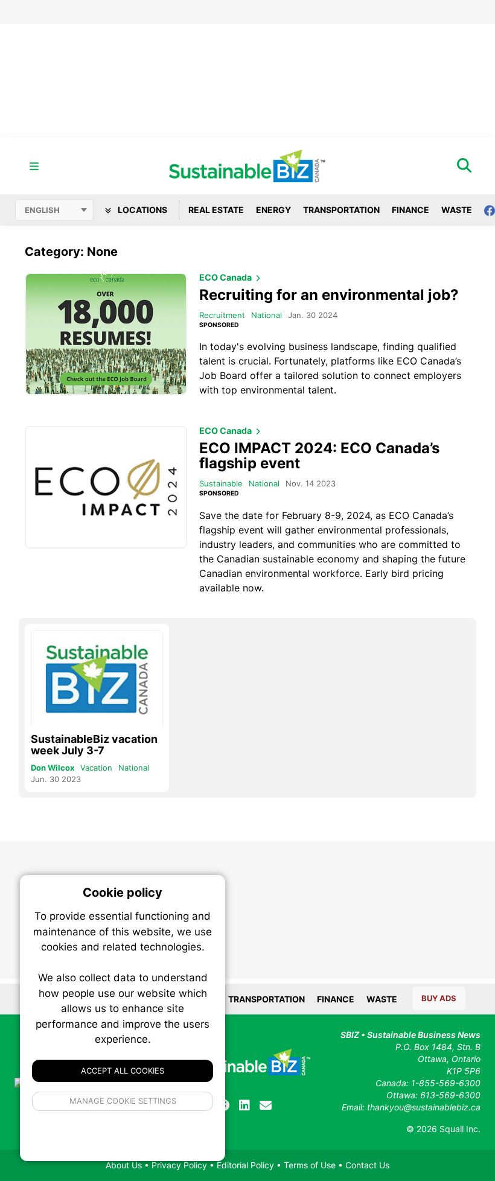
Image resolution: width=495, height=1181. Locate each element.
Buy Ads (438, 998)
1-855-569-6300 (446, 1083)
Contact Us (367, 1165)
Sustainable (221, 483)
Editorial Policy (245, 1165)
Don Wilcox (52, 767)
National (266, 315)
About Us (124, 1165)
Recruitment (222, 315)
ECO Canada (226, 277)
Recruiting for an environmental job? (329, 295)
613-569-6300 (450, 1095)
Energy (273, 210)
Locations (141, 210)
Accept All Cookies (122, 1070)
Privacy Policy (179, 1165)
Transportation (341, 210)
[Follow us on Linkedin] (244, 1106)
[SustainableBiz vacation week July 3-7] (97, 680)
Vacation (96, 767)
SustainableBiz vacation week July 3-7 (94, 745)
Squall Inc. (460, 1129)
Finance (410, 210)
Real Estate (216, 210)
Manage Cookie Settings (122, 1101)
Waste (456, 210)
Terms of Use (310, 1165)
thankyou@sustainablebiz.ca (424, 1107)
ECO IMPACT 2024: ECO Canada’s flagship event (319, 455)
